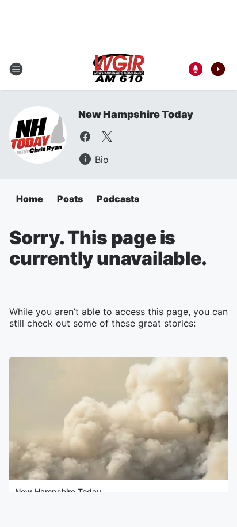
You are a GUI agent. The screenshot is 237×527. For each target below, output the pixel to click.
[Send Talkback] (195, 69)
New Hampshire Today (135, 114)
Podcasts (118, 198)
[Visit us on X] (107, 136)
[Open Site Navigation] (16, 69)
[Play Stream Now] (218, 69)
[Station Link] (118, 69)
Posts (70, 198)
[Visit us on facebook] (85, 136)
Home (29, 198)
